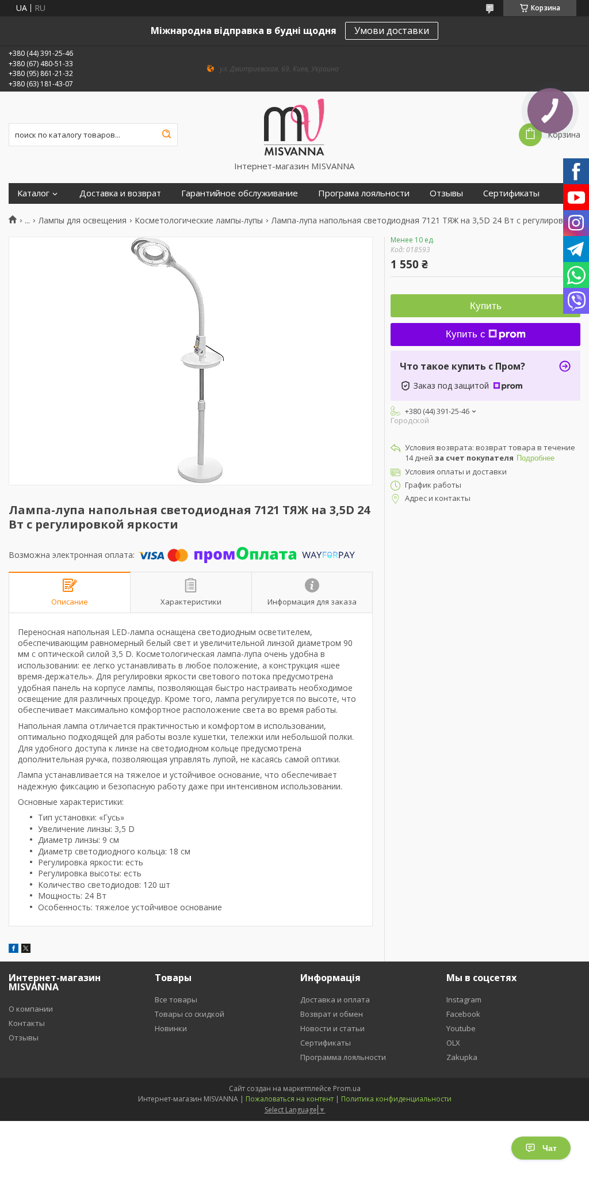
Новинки (171, 1028)
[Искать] (166, 134)
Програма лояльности (364, 193)
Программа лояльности (343, 1057)
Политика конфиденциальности (396, 1099)
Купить (486, 306)
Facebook (463, 1014)
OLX (453, 1043)
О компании (31, 1009)
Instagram (463, 999)
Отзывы (446, 193)
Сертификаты (511, 193)
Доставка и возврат (120, 193)
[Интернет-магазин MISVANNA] (294, 126)
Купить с (465, 334)
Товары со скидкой (189, 1014)
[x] (25, 949)
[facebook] (13, 949)
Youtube (461, 1028)
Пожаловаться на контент (290, 1099)
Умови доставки (391, 30)
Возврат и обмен (331, 1014)
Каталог (33, 193)
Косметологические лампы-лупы (199, 220)
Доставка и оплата (335, 999)
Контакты (27, 1023)
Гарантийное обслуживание (239, 193)
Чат (549, 1148)
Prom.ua (347, 1088)
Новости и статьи (332, 1028)
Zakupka (461, 1057)
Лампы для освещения (83, 220)
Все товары (176, 999)
